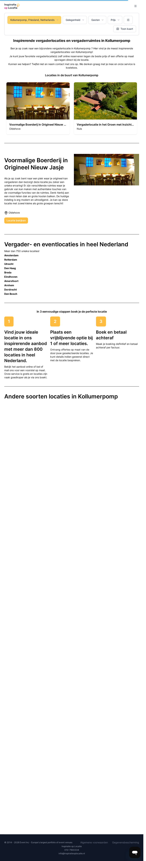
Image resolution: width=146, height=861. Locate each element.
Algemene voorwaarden (94, 842)
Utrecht (8, 263)
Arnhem (9, 285)
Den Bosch (10, 293)
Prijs (113, 19)
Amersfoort (11, 280)
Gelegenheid (73, 19)
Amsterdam (11, 255)
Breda (7, 272)
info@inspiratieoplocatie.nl (72, 853)
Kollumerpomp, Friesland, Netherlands (32, 19)
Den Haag (10, 268)
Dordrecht (10, 289)
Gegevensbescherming (125, 842)
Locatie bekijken (16, 220)
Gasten (95, 19)
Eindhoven (10, 276)
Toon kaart (127, 28)
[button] (38, 108)
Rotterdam (10, 259)
